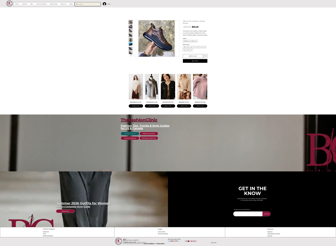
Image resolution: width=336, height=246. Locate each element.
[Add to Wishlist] (205, 58)
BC (131, 244)
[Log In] (104, 4)
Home (131, 14)
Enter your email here (241, 214)
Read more (186, 37)
